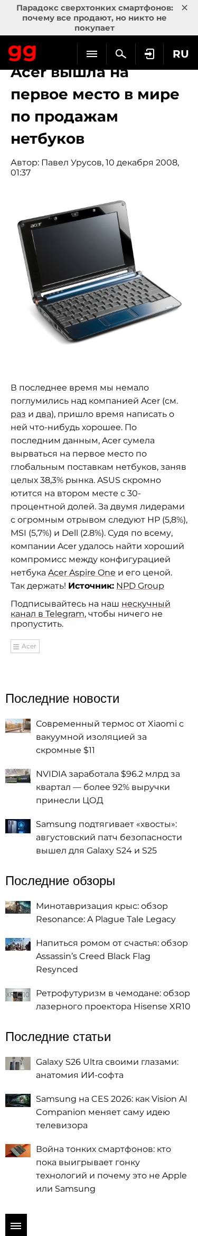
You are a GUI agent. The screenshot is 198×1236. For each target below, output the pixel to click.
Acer (29, 646)
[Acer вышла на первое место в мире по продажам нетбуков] (99, 274)
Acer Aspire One (82, 573)
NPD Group (140, 586)
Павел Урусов (71, 162)
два (43, 414)
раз (18, 414)
